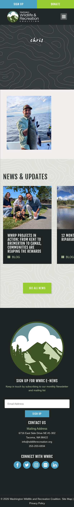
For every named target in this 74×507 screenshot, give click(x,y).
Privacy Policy (37, 503)
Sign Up (19, 4)
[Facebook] (17, 465)
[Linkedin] (55, 465)
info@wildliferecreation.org (37, 441)
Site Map (67, 498)
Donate (55, 4)
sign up (37, 413)
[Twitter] (27, 465)
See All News (37, 288)
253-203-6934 (37, 446)
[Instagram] (36, 465)
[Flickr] (45, 465)
